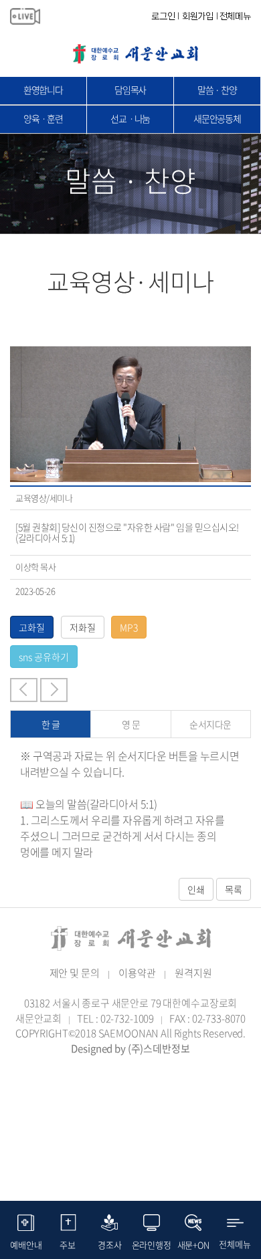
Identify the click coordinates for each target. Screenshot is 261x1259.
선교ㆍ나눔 (130, 118)
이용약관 (136, 972)
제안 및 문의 (75, 972)
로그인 (163, 16)
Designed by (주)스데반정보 (130, 1048)
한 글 (50, 724)
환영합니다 (43, 89)
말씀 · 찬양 (216, 89)
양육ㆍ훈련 (43, 118)
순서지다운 (210, 724)
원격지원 (193, 972)
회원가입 (197, 16)
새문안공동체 (217, 118)
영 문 (131, 724)
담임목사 (130, 89)
